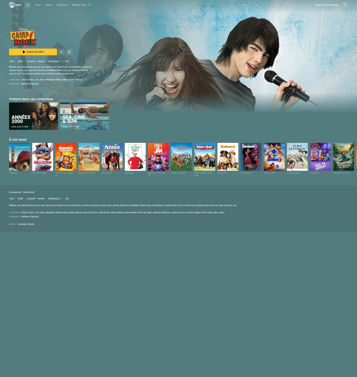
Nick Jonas (219, 212)
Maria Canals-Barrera (72, 79)
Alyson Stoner (90, 212)
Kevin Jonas (207, 212)
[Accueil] (15, 5)
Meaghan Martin (53, 79)
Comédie (31, 61)
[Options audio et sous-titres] (60, 61)
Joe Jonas (40, 79)
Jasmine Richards (161, 212)
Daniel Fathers (118, 212)
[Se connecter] (344, 5)
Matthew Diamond (30, 84)
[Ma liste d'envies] (61, 52)
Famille (41, 61)
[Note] (69, 52)
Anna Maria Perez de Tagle (139, 212)
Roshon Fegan (193, 212)
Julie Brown (104, 212)
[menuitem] (27, 5)
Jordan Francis (178, 212)
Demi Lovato (27, 79)
